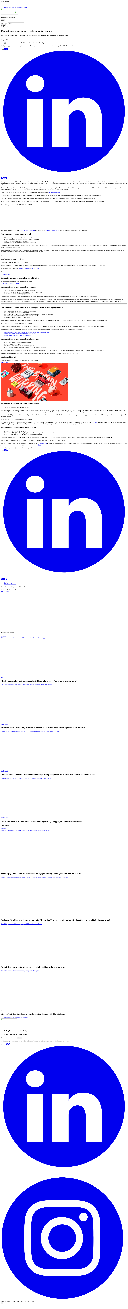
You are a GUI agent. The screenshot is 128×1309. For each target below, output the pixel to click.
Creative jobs (4, 817)
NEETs (3, 677)
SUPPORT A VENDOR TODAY (10, 283)
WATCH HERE (5, 591)
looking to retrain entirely (28, 230)
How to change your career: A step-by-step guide (17, 335)
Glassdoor (94, 422)
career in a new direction (52, 230)
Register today (5, 362)
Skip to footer (23, 7)
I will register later (6, 274)
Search (4, 23)
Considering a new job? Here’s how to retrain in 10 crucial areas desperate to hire (26, 332)
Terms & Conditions (24, 268)
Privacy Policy (36, 268)
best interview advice (54, 192)
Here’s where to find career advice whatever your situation (20, 333)
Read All (3, 636)
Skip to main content (14, 7)
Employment (4, 724)
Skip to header (5, 7)
